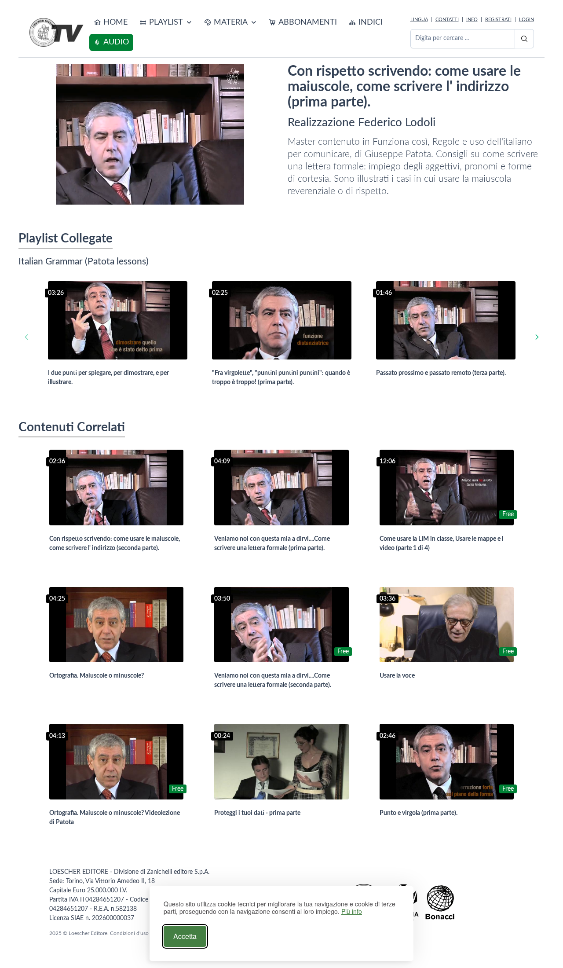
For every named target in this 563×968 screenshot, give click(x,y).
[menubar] (248, 32)
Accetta (185, 936)
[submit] (524, 39)
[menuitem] (110, 22)
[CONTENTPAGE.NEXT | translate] (537, 337)
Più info (351, 911)
